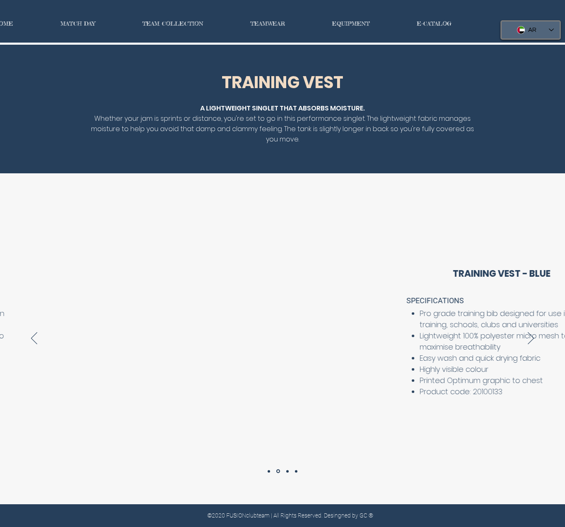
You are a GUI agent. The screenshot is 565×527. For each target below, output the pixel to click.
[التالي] (531, 338)
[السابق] (34, 338)
